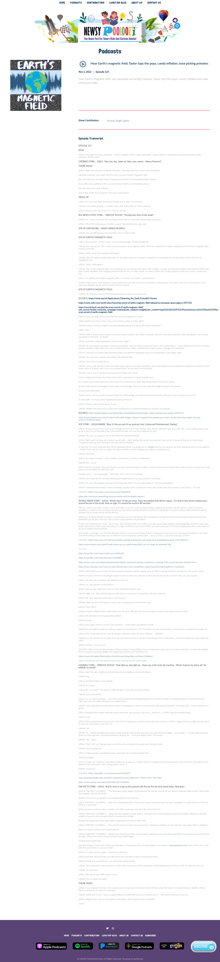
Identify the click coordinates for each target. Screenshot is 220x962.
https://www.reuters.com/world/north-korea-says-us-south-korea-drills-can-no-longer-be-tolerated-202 (125, 544)
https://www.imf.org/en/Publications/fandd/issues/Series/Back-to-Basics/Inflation (115, 656)
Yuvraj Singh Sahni (118, 120)
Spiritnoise (138, 959)
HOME (62, 2)
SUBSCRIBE (150, 935)
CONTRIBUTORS (95, 2)
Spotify (150, 447)
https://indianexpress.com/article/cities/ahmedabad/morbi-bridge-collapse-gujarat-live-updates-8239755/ (136, 413)
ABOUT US (136, 2)
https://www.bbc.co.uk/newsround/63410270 (109, 773)
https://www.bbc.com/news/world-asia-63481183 (101, 553)
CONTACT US (154, 2)
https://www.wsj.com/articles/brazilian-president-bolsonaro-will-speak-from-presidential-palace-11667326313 (138, 540)
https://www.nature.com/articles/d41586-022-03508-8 (103, 782)
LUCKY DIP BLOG (117, 2)
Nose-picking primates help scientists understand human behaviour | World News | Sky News (120, 778)
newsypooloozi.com (177, 845)
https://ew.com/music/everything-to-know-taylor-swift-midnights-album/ (111, 496)
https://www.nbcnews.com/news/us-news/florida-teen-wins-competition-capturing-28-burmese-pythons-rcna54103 (131, 567)
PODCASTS (76, 2)
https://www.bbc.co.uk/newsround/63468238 (109, 492)
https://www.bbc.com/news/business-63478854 (100, 558)
